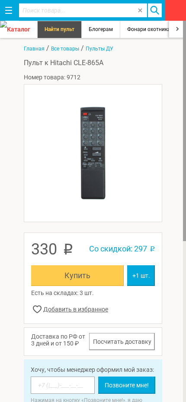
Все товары (65, 49)
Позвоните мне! (127, 385)
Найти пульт (59, 29)
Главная (34, 49)
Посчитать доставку (122, 341)
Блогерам (101, 29)
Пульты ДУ (99, 49)
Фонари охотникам (150, 29)
